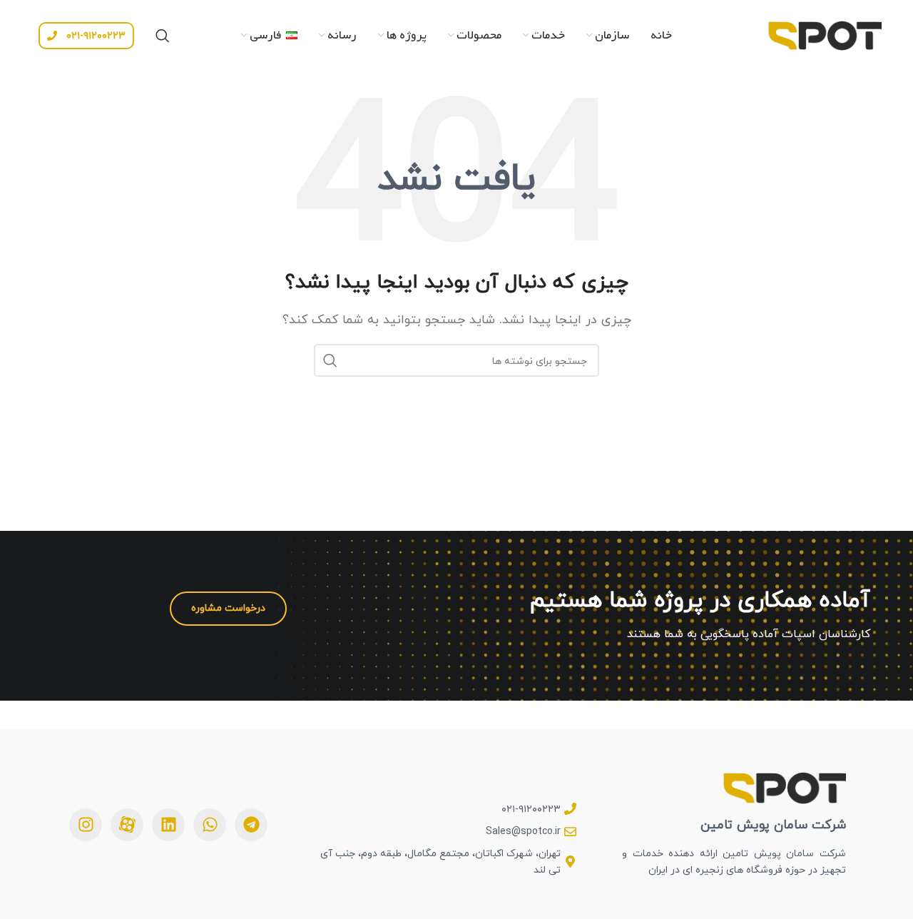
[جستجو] (162, 35)
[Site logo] (824, 34)
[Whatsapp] (209, 824)
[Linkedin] (168, 824)
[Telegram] (251, 824)
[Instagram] (85, 824)
